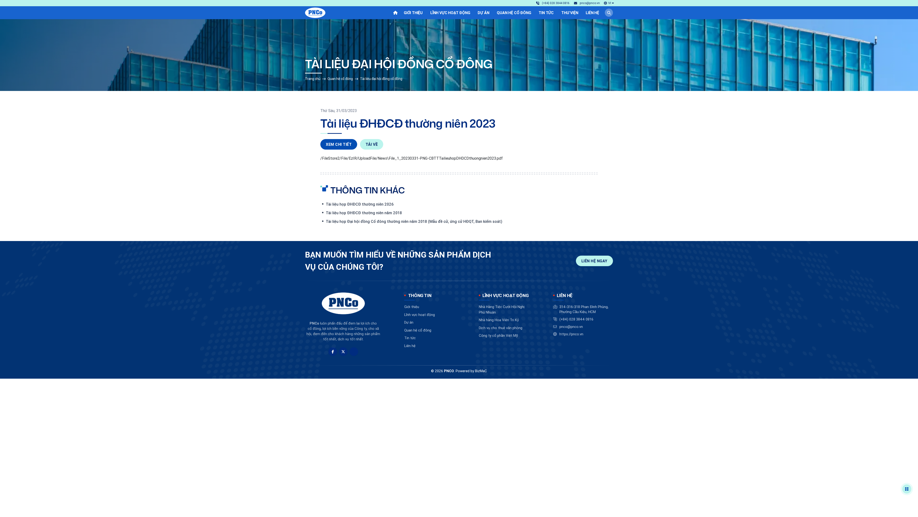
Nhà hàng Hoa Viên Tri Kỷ (499, 320)
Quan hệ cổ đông (340, 79)
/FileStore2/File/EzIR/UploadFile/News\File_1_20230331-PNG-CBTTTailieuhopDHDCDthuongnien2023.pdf (411, 158)
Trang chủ (312, 79)
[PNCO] (315, 12)
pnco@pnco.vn (571, 326)
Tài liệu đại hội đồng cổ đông (381, 79)
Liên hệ (409, 345)
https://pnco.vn (571, 334)
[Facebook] (332, 351)
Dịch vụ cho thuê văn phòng (500, 328)
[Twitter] (343, 351)
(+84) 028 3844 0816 (576, 319)
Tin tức (410, 338)
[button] (609, 3)
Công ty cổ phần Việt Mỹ (498, 335)
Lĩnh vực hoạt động (419, 314)
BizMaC (481, 371)
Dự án (408, 322)
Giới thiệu (411, 306)
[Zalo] (354, 351)
